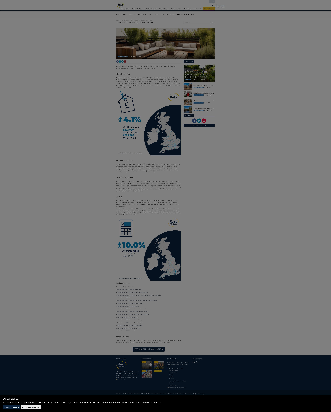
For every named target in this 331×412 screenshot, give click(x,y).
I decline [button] (16, 407)
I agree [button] (6, 407)
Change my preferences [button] (30, 407)
